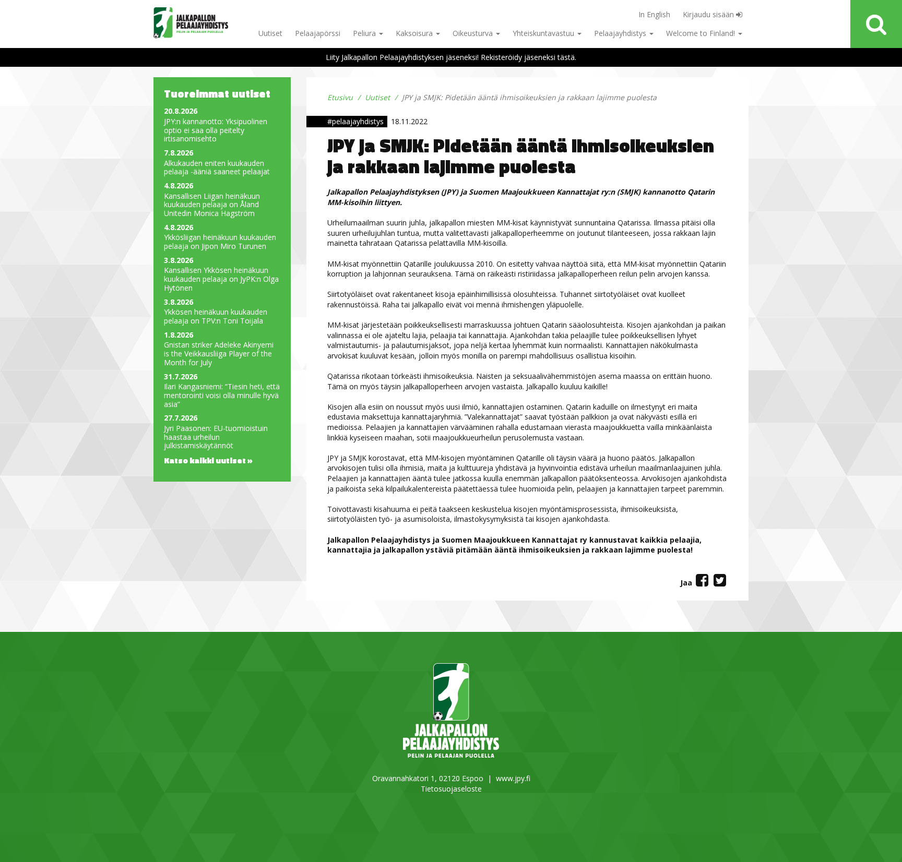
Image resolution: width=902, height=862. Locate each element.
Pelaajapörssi (317, 33)
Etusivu (340, 97)
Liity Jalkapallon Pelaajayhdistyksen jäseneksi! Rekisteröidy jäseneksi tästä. (451, 57)
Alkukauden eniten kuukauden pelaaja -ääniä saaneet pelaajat (217, 168)
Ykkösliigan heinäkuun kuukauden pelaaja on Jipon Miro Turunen (220, 242)
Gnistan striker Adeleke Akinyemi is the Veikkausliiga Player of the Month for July (219, 354)
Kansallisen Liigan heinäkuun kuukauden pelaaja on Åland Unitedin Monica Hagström (212, 205)
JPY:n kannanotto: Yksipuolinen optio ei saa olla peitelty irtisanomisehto (215, 130)
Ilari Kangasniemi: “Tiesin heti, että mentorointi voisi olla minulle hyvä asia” (222, 395)
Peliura (365, 33)
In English (654, 14)
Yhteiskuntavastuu (544, 33)
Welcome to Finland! (701, 33)
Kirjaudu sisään (709, 14)
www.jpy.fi (513, 778)
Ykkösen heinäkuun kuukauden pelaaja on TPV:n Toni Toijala (215, 317)
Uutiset (270, 33)
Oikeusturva (474, 33)
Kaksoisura (415, 33)
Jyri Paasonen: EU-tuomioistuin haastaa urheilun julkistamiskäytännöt (216, 437)
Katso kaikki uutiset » (208, 460)
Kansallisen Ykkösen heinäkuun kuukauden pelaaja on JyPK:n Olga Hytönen (221, 279)
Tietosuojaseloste (451, 789)
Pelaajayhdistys (621, 33)
